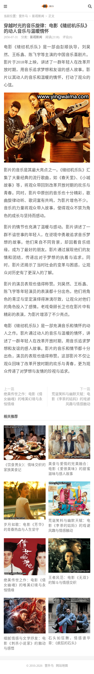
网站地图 (62, 665)
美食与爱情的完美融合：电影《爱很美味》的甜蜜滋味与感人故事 (69, 469)
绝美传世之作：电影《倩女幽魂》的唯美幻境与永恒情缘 (23, 399)
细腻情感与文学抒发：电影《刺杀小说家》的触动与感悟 (25, 643)
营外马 (47, 6)
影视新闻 (38, 16)
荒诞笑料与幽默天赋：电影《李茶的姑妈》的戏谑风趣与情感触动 (71, 399)
